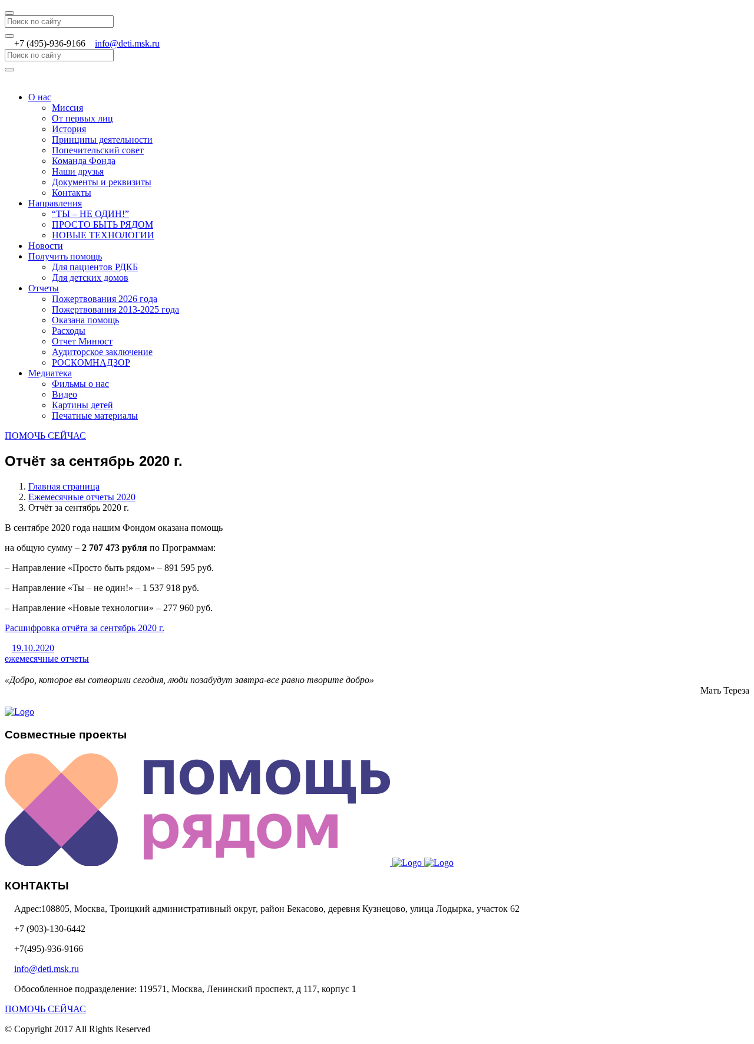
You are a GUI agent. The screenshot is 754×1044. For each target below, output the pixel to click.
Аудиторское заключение (102, 352)
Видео (64, 394)
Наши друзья (78, 171)
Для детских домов (90, 278)
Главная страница (64, 486)
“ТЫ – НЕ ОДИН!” (90, 214)
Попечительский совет (98, 150)
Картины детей (82, 405)
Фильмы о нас (80, 384)
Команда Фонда (83, 161)
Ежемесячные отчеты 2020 (81, 497)
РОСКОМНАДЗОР (91, 362)
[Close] (9, 13)
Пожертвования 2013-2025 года (115, 309)
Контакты (71, 193)
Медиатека (50, 373)
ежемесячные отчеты (47, 659)
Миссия (67, 108)
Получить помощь (65, 256)
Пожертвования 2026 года (104, 299)
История (69, 129)
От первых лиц (82, 118)
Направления (55, 203)
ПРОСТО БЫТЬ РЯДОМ (102, 224)
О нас (39, 97)
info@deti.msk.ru (127, 43)
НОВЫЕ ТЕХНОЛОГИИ (103, 235)
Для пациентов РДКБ (95, 267)
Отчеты (43, 288)
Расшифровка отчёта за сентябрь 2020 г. (84, 628)
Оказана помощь (85, 320)
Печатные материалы (95, 416)
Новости (45, 246)
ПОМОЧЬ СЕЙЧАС (45, 436)
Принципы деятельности (102, 139)
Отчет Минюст (82, 341)
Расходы (68, 331)
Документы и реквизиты (101, 182)
